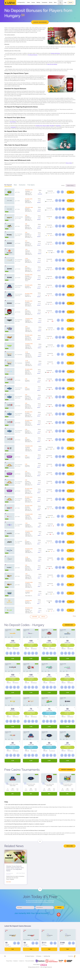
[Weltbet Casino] (9, 610)
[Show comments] (18, 653)
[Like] (58, 192)
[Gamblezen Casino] (9, 192)
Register (70, 2)
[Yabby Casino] (9, 320)
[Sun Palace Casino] (9, 465)
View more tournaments (67, 769)
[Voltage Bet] (9, 329)
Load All (43, 616)
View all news (69, 845)
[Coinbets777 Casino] (9, 525)
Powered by (70, 956)
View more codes (69, 624)
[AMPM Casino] (9, 371)
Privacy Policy (9, 960)
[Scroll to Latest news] (40, 841)
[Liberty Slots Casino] (9, 286)
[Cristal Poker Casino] (9, 200)
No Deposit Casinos (29, 956)
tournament (13, 127)
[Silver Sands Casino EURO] (9, 576)
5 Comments (19, 259)
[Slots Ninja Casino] (9, 533)
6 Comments (19, 387)
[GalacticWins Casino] (9, 550)
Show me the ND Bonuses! (40, 22)
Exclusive (22, 185)
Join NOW (59, 907)
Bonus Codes (69, 163)
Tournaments (44, 2)
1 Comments (19, 354)
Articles (50, 2)
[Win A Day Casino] (9, 234)
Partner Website (36, 964)
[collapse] (60, 2)
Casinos (33, 2)
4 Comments (19, 319)
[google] (58, 914)
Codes (28, 2)
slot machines (13, 121)
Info (13, 793)
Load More (34, 616)
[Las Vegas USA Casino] (9, 380)
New (15, 185)
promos (58, 53)
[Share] (7, 653)
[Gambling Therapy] (68, 961)
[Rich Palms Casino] (9, 251)
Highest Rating (70, 185)
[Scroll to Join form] (40, 889)
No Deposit (8, 185)
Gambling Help (47, 956)
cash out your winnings (52, 64)
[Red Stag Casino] (9, 312)
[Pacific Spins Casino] (9, 354)
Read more (8, 881)
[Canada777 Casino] (9, 516)
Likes (18, 192)
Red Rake (52, 125)
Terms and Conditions (29, 960)
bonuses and (54, 53)
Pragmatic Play (38, 125)
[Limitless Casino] (9, 260)
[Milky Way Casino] (9, 448)
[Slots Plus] (9, 456)
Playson (44, 125)
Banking (38, 2)
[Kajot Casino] (9, 542)
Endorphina (58, 125)
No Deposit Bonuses (32, 54)
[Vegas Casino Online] (9, 388)
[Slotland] (9, 217)
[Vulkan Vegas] (9, 337)
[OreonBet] (9, 559)
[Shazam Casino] (9, 226)
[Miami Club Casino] (9, 243)
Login (65, 2)
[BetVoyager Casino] (9, 601)
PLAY (70, 192)
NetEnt (47, 125)
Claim (12, 658)
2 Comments (19, 464)
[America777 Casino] (9, 508)
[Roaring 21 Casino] (9, 567)
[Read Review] (62, 192)
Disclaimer (16, 960)
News (55, 2)
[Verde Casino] (9, 346)
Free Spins (31, 185)
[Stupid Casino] (9, 593)
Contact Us (21, 960)
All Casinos (38, 956)
